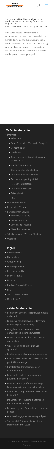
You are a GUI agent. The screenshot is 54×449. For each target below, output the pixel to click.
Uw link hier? (13, 299)
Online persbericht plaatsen (25, 170)
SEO (9, 289)
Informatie (12, 134)
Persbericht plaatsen (21, 183)
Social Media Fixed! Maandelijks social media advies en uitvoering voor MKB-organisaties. (24, 21)
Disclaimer (16, 152)
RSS (13, 197)
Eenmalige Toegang (20, 215)
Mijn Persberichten (16, 202)
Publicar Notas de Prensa (19, 285)
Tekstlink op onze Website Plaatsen (24, 234)
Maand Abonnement (21, 229)
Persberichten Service (18, 211)
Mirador (11, 280)
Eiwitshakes (13, 257)
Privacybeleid (17, 193)
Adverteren (16, 138)
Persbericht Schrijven (21, 188)
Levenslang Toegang (21, 224)
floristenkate (15, 26)
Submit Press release (17, 294)
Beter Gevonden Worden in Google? (29, 143)
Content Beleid (18, 147)
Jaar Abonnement (19, 220)
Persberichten (42, 26)
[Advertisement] (27, 89)
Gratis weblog (14, 261)
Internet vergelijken (16, 271)
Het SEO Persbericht (21, 165)
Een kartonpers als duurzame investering (27, 354)
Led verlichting (14, 275)
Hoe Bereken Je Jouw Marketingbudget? (26, 416)
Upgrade (11, 238)
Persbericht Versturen (18, 207)
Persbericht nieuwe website (24, 174)
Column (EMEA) (14, 252)
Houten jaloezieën (16, 266)
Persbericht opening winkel (24, 179)
